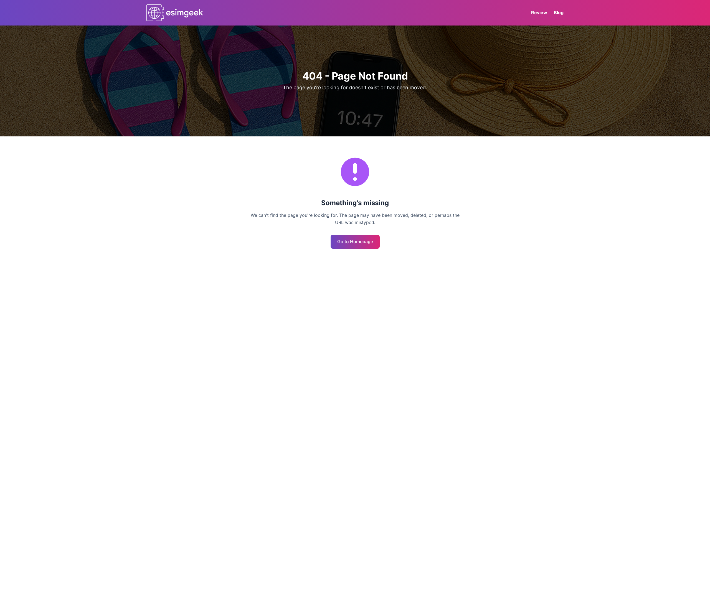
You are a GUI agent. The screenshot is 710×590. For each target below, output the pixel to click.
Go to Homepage (355, 241)
